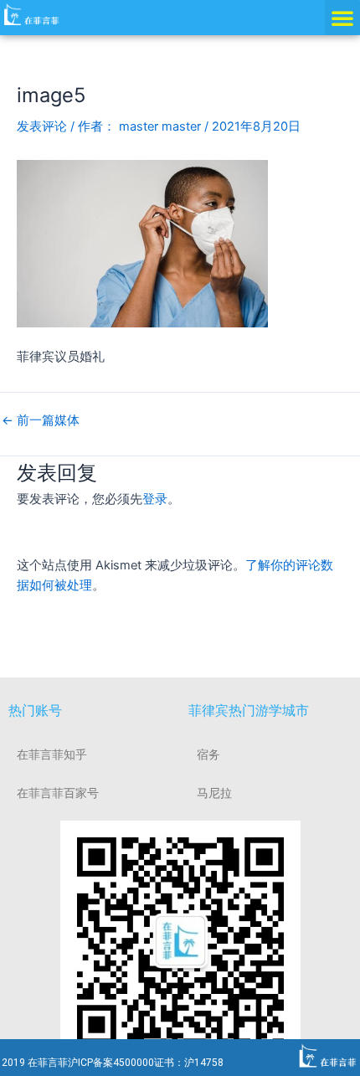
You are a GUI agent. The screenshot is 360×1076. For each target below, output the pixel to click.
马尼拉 (214, 793)
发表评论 (42, 126)
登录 (154, 499)
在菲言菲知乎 (52, 754)
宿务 (208, 754)
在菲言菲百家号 (58, 793)
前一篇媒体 (41, 420)
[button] (342, 17)
